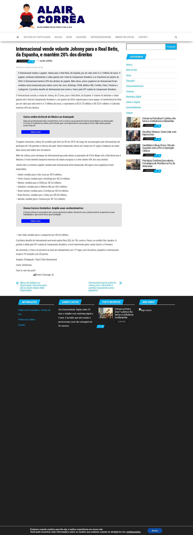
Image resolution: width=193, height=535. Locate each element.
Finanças (130, 91)
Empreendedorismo (101, 37)
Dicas (69, 37)
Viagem (129, 112)
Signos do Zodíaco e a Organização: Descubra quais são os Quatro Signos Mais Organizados (33, 286)
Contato (143, 37)
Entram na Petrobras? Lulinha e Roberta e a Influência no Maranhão (159, 120)
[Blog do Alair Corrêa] (18, 37)
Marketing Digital (124, 37)
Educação (81, 37)
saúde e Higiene (133, 102)
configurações (133, 532)
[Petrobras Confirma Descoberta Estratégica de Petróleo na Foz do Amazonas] (133, 164)
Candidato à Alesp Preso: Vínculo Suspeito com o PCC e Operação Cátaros (158, 148)
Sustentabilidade (133, 107)
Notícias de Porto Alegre (37, 37)
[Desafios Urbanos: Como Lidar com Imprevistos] (133, 135)
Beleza (58, 37)
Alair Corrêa (46, 61)
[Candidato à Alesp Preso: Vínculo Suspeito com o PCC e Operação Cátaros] (133, 149)
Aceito (155, 530)
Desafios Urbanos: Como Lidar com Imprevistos (159, 133)
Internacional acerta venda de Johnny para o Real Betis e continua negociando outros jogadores (102, 286)
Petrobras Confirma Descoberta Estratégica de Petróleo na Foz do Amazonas (158, 163)
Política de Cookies (26, 319)
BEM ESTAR (131, 70)
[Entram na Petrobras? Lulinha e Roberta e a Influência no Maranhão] (133, 122)
